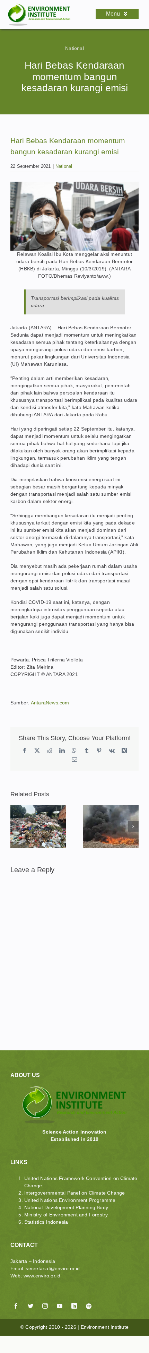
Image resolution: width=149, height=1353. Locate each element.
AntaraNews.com (50, 702)
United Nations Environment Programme (70, 1200)
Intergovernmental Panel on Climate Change (74, 1193)
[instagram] (45, 1305)
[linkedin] (74, 1305)
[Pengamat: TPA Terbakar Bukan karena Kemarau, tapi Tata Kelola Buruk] (111, 808)
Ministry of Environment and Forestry (66, 1214)
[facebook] (15, 1305)
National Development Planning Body (66, 1207)
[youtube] (59, 1305)
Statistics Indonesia (46, 1222)
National (74, 48)
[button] (15, 826)
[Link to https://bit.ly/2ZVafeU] (55, 1297)
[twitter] (30, 1305)
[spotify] (88, 1306)
